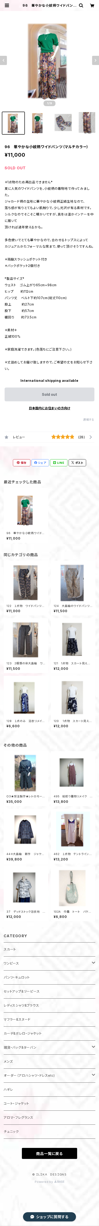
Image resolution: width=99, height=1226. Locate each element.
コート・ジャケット (16, 1103)
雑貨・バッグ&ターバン (20, 1047)
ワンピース (11, 963)
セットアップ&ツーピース (22, 991)
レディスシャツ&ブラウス (21, 1005)
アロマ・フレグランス (18, 1117)
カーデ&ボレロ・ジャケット (23, 1033)
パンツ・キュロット (17, 977)
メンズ (8, 1061)
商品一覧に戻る (49, 1153)
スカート (10, 949)
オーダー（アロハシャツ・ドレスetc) (29, 1075)
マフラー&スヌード (17, 1019)
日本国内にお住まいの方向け (49, 408)
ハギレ (8, 1089)
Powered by (44, 1182)
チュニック (11, 1131)
